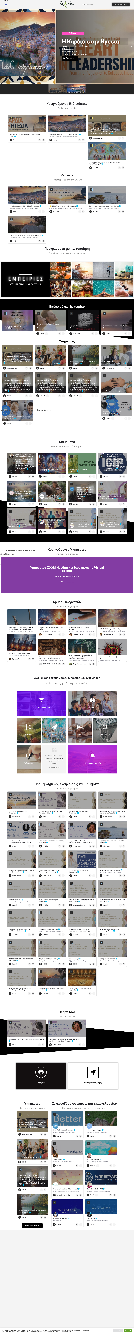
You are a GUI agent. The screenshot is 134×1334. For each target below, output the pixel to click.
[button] (2, 46)
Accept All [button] (128, 1331)
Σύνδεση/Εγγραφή (87, 4)
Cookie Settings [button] (118, 1331)
